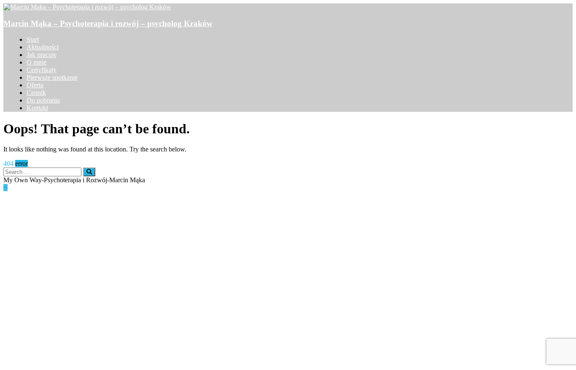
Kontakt (37, 107)
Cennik (36, 92)
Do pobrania (43, 100)
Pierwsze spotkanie (52, 77)
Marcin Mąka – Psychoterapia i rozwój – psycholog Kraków (108, 23)
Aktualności (43, 47)
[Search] (89, 171)
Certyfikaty (42, 69)
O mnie (36, 62)
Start (33, 39)
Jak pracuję (42, 54)
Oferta (35, 85)
